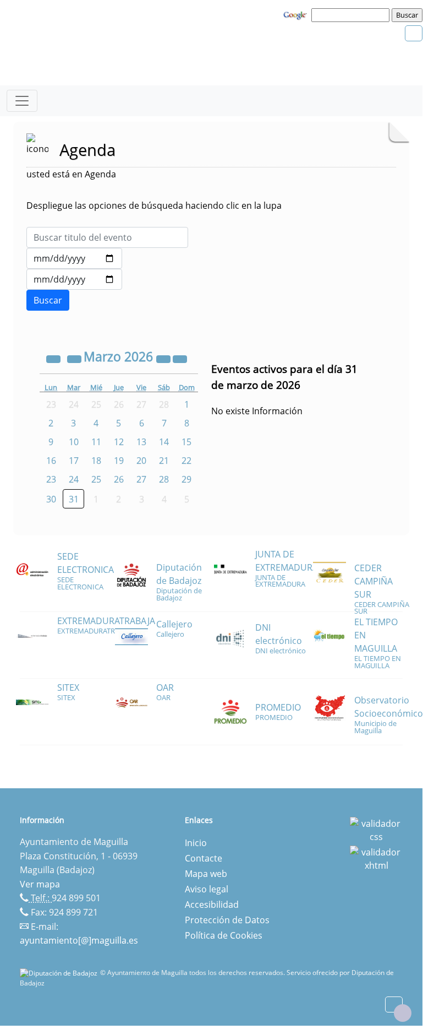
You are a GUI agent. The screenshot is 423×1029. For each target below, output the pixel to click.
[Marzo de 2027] (164, 358)
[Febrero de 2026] (75, 358)
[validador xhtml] (376, 858)
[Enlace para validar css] (376, 829)
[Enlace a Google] (296, 14)
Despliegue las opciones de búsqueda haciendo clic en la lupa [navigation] (154, 205)
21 (164, 460)
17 (74, 460)
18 (96, 460)
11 (96, 442)
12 (119, 442)
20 (141, 460)
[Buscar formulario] (47, 300)
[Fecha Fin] (74, 279)
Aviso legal (206, 889)
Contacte (203, 858)
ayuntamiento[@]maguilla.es (79, 940)
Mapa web (206, 874)
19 (119, 460)
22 (186, 460)
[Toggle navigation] (22, 101)
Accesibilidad (212, 904)
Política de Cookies (223, 935)
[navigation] (352, 15)
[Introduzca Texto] (107, 237)
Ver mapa (40, 884)
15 (186, 442)
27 (141, 479)
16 (51, 460)
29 (186, 479)
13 (141, 442)
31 (74, 499)
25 (96, 479)
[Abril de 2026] (180, 358)
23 (51, 479)
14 (164, 442)
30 (51, 499)
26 (119, 479)
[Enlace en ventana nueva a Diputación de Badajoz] (60, 972)
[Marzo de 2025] (54, 358)
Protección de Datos (227, 920)
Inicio (196, 843)
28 (164, 479)
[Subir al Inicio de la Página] (402, 1013)
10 (74, 442)
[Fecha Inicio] (74, 258)
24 (74, 479)
